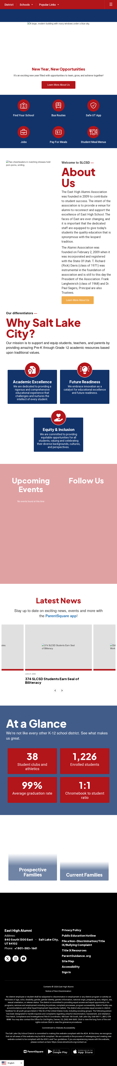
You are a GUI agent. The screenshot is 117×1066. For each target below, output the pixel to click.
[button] (26, 4)
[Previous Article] (55, 690)
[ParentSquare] (33, 1051)
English (11, 1062)
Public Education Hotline (79, 935)
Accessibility (71, 966)
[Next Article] (62, 690)
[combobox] (12, 1063)
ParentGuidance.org (76, 955)
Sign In (66, 972)
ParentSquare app (61, 615)
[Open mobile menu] (111, 4)
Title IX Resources (74, 950)
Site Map (68, 961)
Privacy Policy (71, 930)
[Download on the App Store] (82, 1051)
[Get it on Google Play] (57, 1051)
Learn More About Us (77, 300)
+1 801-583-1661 (25, 948)
